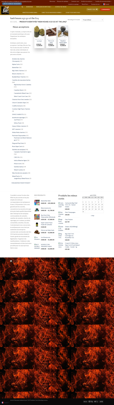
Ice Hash (39, 41)
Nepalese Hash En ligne (63, 41)
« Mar (92, 215)
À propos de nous (95, 4)
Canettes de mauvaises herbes (103, 1)
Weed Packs (85, 4)
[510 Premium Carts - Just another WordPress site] (9, 10)
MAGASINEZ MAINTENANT (21, 183)
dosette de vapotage (73, 4)
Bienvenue (52, 1)
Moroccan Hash (51, 41)
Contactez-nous (75, 1)
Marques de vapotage (62, 1)
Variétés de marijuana (86, 1)
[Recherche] (22, 7)
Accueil (13, 22)
